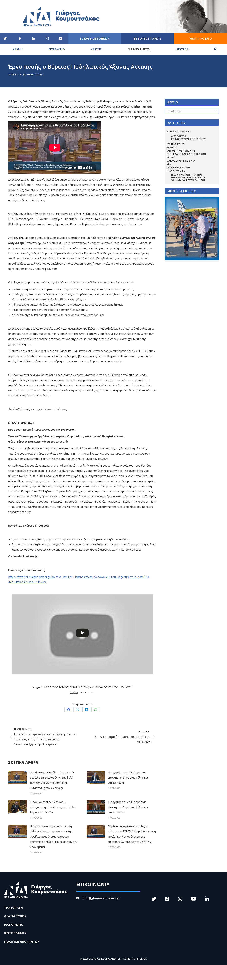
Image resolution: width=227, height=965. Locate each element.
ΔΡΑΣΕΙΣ (171, 147)
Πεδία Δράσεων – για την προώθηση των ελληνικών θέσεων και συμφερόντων (188, 177)
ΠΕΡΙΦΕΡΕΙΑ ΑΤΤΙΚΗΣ (178, 167)
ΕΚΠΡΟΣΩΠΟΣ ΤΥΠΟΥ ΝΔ (180, 150)
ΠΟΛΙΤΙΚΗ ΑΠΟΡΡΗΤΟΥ (21, 942)
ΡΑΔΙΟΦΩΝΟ (13, 925)
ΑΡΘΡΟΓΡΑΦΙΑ (179, 135)
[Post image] (17, 777)
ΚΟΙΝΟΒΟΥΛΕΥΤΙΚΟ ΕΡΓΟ (104, 687)
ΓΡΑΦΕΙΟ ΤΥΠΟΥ (79, 687)
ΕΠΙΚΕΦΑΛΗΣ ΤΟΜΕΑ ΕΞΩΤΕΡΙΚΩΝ (186, 154)
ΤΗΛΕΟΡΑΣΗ (13, 908)
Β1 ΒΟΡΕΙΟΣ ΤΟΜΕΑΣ (56, 687)
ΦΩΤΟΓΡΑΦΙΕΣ (15, 933)
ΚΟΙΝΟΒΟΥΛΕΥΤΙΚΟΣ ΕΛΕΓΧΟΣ (188, 139)
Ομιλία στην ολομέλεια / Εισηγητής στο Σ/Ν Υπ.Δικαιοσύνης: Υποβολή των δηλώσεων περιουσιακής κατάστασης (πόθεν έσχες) (52, 780)
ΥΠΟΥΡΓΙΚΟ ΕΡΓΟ (175, 170)
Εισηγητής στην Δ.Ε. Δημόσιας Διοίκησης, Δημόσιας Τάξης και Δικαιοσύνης (128, 778)
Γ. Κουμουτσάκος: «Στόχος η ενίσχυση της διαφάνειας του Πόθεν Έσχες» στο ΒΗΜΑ (53, 807)
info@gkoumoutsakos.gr (101, 898)
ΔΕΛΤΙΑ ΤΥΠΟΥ (87, 693)
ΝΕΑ (168, 164)
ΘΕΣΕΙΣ (170, 157)
